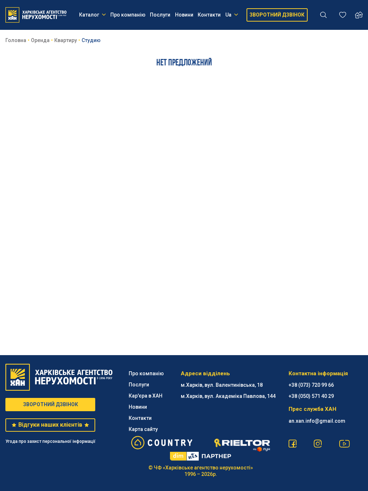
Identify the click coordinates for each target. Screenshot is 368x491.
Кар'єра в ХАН (145, 396)
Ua (228, 15)
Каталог (89, 15)
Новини (184, 15)
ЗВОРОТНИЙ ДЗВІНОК (276, 15)
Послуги (160, 15)
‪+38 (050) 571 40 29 (311, 396)
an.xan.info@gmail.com (317, 421)
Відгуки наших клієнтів (50, 424)
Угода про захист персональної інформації (50, 441)
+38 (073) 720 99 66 (311, 385)
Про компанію (128, 15)
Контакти (209, 15)
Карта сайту (143, 429)
